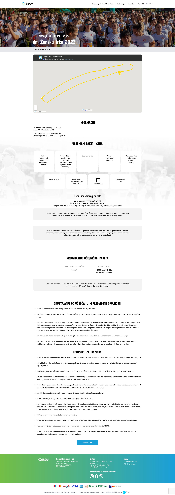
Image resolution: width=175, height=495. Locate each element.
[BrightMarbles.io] (126, 492)
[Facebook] (96, 478)
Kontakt (141, 4)
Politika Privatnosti (130, 461)
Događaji (95, 4)
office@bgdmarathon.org (98, 467)
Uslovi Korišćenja (129, 464)
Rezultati (131, 4)
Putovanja (121, 4)
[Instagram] (92, 478)
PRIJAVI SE (87, 442)
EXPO (104, 4)
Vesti (112, 4)
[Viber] (101, 478)
